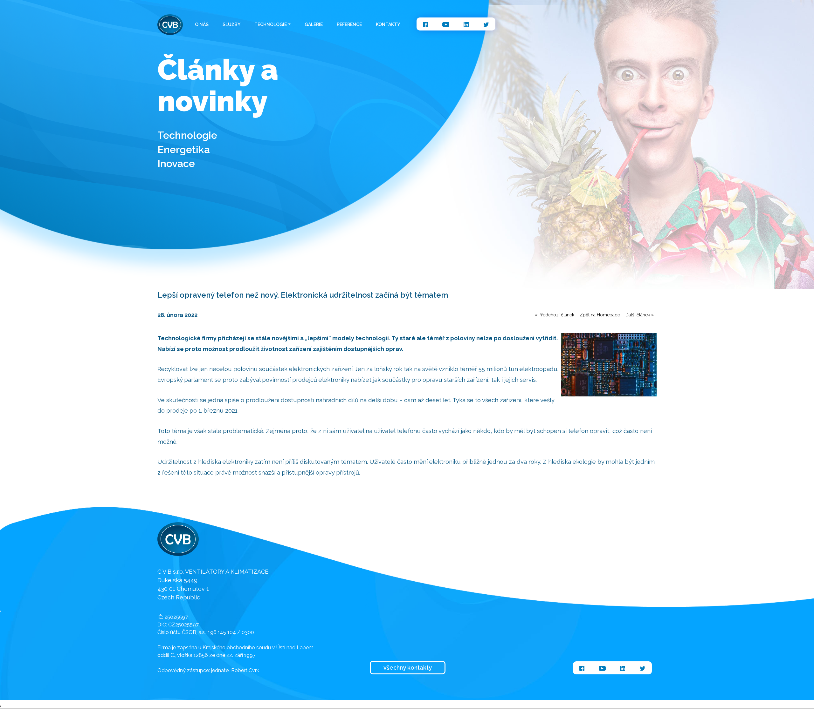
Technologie (270, 24)
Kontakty (388, 24)
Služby (231, 24)
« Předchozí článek (554, 314)
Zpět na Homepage (600, 314)
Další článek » (639, 314)
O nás (202, 24)
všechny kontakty (407, 667)
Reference (349, 24)
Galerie (314, 24)
